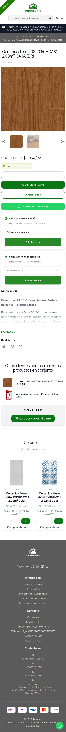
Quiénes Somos (33, 584)
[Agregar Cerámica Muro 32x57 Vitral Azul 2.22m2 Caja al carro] (49, 521)
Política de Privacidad (33, 598)
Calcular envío (33, 242)
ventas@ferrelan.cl (33, 622)
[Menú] (4, 18)
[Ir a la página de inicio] (33, 7)
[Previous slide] (3, 141)
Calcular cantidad (33, 280)
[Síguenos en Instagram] (32, 566)
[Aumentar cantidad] (62, 175)
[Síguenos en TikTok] (47, 566)
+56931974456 (33, 640)
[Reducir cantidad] (4, 175)
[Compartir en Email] (21, 346)
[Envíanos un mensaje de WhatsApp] (60, 726)
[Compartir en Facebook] (4, 346)
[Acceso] (57, 18)
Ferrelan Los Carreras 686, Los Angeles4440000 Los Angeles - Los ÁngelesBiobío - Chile (33, 689)
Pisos (28, 36)
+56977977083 (33, 635)
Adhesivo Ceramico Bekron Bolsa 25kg (37, 395)
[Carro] (62, 18)
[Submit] (50, 18)
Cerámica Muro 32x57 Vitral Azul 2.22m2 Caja (39, 497)
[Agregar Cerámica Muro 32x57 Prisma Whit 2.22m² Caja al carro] (16, 521)
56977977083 (33, 675)
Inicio (18, 36)
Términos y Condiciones (33, 603)
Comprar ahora (40, 527)
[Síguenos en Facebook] (37, 566)
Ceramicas (42, 36)
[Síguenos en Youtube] (42, 566)
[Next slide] (62, 141)
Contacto (33, 617)
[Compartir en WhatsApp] (12, 346)
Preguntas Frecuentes (33, 593)
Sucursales (33, 589)
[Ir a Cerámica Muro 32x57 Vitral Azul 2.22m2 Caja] (40, 473)
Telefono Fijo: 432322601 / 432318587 (33, 631)
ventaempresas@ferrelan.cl (33, 626)
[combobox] (30, 18)
